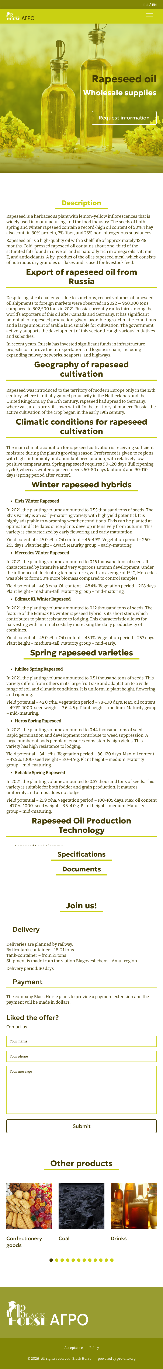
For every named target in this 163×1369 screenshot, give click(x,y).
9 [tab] (95, 1260)
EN (154, 5)
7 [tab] (84, 1260)
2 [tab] (56, 1260)
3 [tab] (62, 1260)
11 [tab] (106, 1260)
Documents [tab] (81, 869)
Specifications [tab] (81, 854)
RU (145, 5)
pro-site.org (126, 1358)
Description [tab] (81, 203)
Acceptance (73, 1348)
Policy (94, 1348)
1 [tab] (51, 1260)
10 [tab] (101, 1260)
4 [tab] (67, 1260)
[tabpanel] (29, 1220)
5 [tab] (73, 1260)
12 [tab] (112, 1260)
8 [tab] (89, 1260)
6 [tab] (78, 1260)
